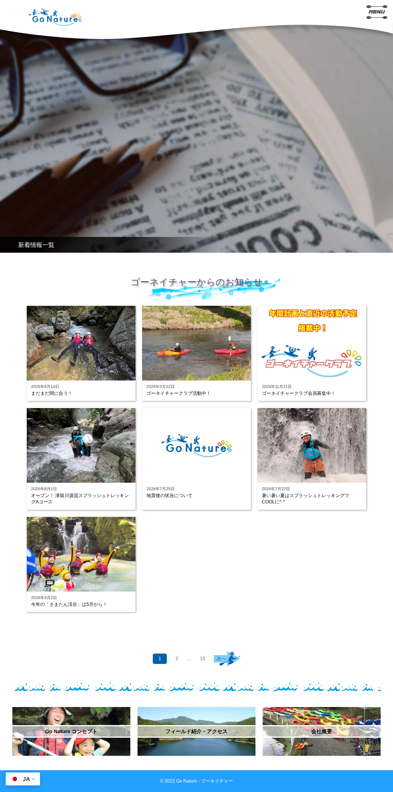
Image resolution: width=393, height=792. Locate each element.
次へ (221, 658)
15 (202, 658)
